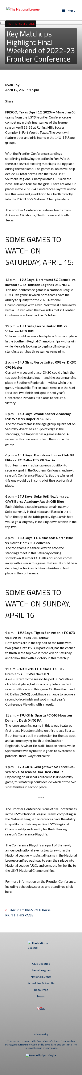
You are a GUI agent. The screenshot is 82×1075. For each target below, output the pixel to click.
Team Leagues (41, 970)
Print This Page (19, 915)
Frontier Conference (21, 24)
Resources (41, 989)
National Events (41, 976)
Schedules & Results (41, 983)
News (41, 996)
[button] (69, 10)
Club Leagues (41, 963)
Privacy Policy (41, 1034)
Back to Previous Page (30, 910)
